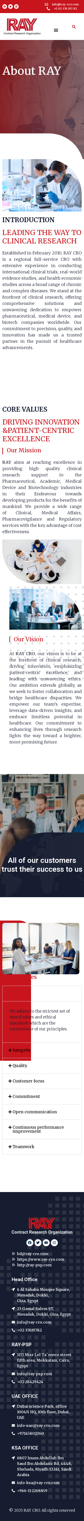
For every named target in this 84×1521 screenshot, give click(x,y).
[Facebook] (4, 6)
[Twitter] (10, 6)
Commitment (26, 1096)
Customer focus (28, 1081)
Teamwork (23, 1146)
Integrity (22, 1050)
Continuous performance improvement (38, 1129)
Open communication (35, 1111)
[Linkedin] (16, 6)
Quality (20, 1065)
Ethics (19, 993)
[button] (42, 993)
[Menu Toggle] (56, 30)
